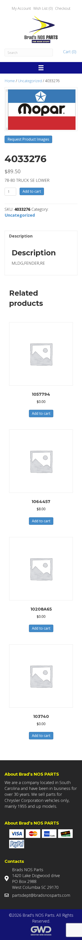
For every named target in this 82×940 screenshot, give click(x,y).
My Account (21, 8)
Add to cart (32, 191)
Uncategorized (30, 80)
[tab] (41, 236)
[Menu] (41, 67)
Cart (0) (69, 51)
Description (21, 236)
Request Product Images (28, 139)
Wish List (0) (43, 8)
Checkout (62, 8)
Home (10, 80)
